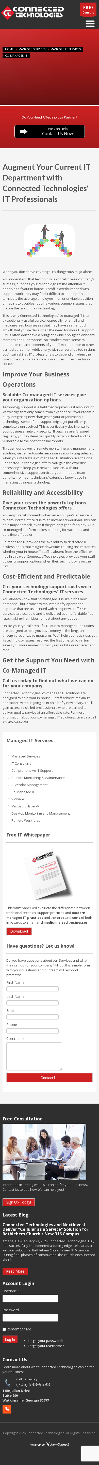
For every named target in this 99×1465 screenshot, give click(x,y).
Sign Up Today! (18, 1202)
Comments (15, 1038)
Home (9, 49)
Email (10, 1010)
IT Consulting (21, 763)
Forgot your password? (45, 1340)
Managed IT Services (66, 49)
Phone (11, 1024)
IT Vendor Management (29, 784)
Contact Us (49, 1077)
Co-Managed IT (23, 792)
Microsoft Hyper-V (25, 806)
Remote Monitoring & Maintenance (38, 777)
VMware (17, 799)
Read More (15, 1271)
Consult (88, 9)
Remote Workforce (25, 820)
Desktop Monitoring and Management (40, 813)
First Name (15, 982)
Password (11, 1309)
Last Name (15, 996)
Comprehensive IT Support (32, 770)
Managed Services (32, 49)
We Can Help (58, 131)
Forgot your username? (46, 1345)
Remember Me (19, 1329)
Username (11, 1290)
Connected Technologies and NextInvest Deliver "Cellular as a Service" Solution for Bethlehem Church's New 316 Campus (45, 1229)
